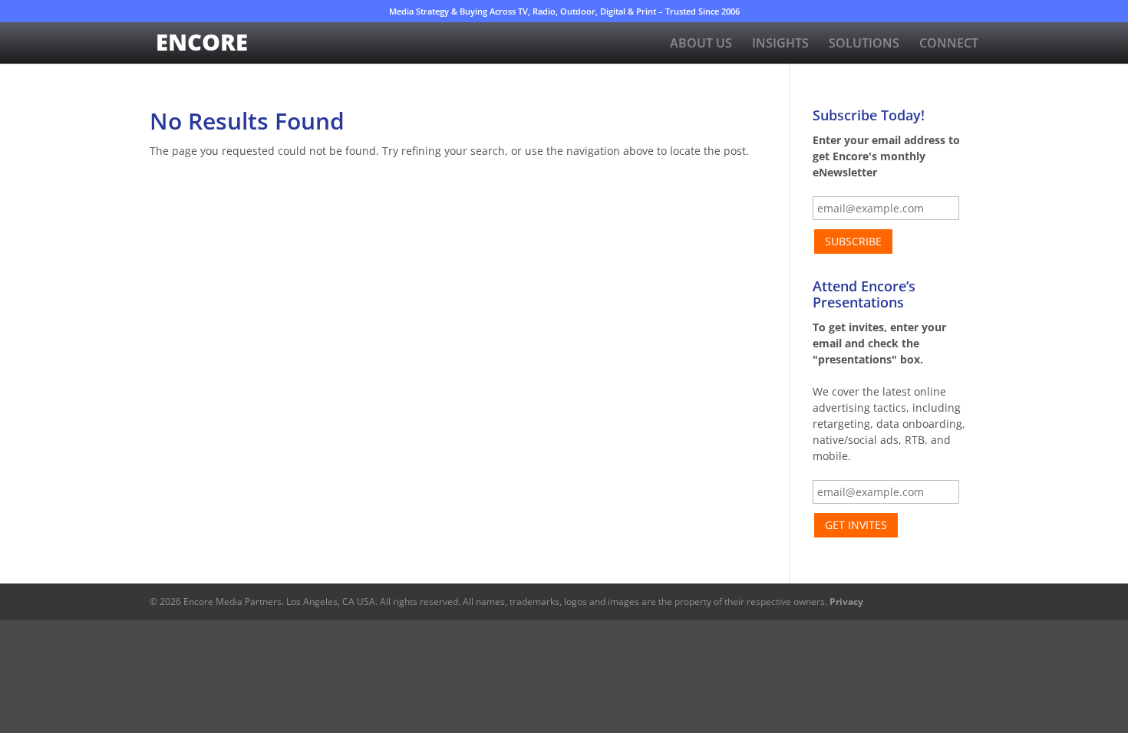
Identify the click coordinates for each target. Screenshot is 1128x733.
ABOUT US (701, 44)
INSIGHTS (780, 44)
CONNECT (948, 44)
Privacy (846, 601)
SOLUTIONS (864, 44)
